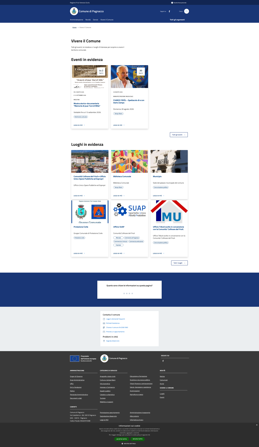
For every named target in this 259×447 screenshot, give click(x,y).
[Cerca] (186, 11)
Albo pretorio (134, 416)
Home (74, 27)
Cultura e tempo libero (107, 380)
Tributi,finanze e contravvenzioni (141, 383)
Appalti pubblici (105, 391)
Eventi (162, 397)
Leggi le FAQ (104, 420)
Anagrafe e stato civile (107, 376)
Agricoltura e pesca (136, 394)
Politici (72, 391)
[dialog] (129, 435)
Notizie (162, 376)
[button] (129, 444)
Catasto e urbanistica (107, 394)
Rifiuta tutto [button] (137, 439)
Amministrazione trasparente (140, 412)
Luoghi (162, 393)
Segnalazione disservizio (108, 416)
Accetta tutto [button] (122, 439)
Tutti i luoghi (178, 263)
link (149, 435)
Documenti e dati (76, 398)
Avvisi (162, 383)
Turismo (102, 398)
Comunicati (164, 380)
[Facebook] (169, 11)
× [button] (256, 425)
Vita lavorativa (105, 383)
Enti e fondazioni (76, 387)
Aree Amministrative (77, 380)
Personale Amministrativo (79, 394)
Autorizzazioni (135, 391)
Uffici (72, 383)
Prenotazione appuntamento (110, 412)
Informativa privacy (136, 420)
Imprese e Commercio (107, 387)
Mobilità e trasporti (106, 402)
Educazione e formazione (138, 376)
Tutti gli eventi (177, 134)
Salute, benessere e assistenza (140, 387)
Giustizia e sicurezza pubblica (140, 380)
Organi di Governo (76, 376)
